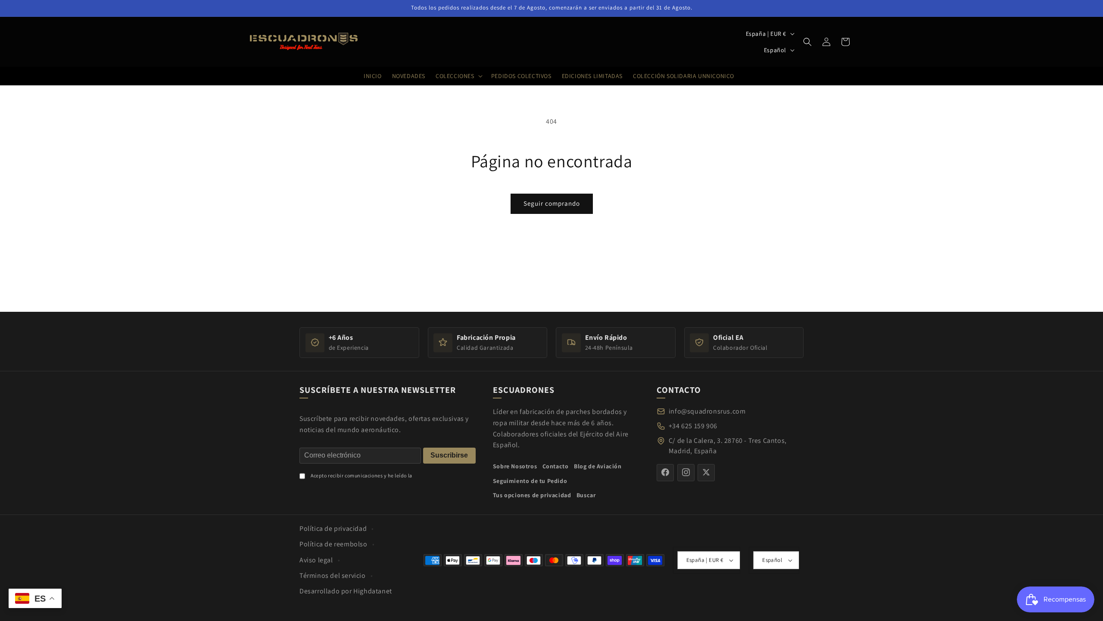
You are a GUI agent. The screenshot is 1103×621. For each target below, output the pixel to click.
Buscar (586, 495)
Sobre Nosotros (515, 466)
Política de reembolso (333, 544)
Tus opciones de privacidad (532, 495)
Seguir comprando (551, 203)
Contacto (555, 466)
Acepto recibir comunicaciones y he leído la (361, 475)
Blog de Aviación (598, 466)
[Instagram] (686, 472)
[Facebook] (665, 472)
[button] (807, 41)
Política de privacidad (333, 528)
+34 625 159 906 (693, 425)
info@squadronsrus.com (707, 411)
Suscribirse (449, 455)
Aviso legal (316, 560)
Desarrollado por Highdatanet (345, 591)
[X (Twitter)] (706, 472)
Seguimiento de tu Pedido (530, 480)
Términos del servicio (332, 575)
